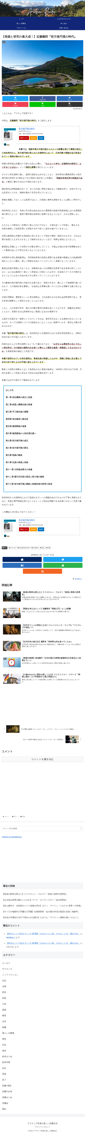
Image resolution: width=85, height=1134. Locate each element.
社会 (4, 1045)
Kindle (41, 138)
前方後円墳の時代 (27, 129)
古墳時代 (35, 548)
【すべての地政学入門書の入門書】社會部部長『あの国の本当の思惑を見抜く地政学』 (41, 912)
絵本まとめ (7, 1056)
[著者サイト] (22, 559)
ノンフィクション (10, 975)
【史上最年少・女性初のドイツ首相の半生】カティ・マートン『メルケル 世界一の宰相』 (42, 906)
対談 (4, 998)
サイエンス (7, 969)
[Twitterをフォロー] (62, 559)
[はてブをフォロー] (22, 565)
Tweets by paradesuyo (12, 837)
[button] (81, 828)
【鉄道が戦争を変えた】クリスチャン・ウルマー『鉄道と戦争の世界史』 (35, 894)
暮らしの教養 (8, 1033)
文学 (4, 1021)
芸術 (4, 1074)
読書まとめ (7, 1097)
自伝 (4, 1068)
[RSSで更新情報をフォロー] (42, 571)
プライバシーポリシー (42, 1127)
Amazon (33, 138)
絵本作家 (6, 1062)
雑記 (4, 1109)
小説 (4, 1004)
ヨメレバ (28, 131)
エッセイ (6, 963)
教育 (4, 1015)
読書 (48, 548)
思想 (4, 1010)
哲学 (4, 992)
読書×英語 (6, 1086)
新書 (4, 1027)
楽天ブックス (24, 138)
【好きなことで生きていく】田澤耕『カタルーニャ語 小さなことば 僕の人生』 (43, 934)
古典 (4, 986)
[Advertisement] (42, 704)
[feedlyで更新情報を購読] (62, 565)
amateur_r (10, 937)
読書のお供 (7, 1091)
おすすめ (13, 548)
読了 (4, 1080)
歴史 (5, 548)
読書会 (5, 1103)
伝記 (4, 980)
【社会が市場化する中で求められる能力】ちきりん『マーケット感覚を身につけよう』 (41, 917)
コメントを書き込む (42, 759)
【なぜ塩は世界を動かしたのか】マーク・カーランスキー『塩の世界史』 (35, 900)
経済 (4, 1051)
